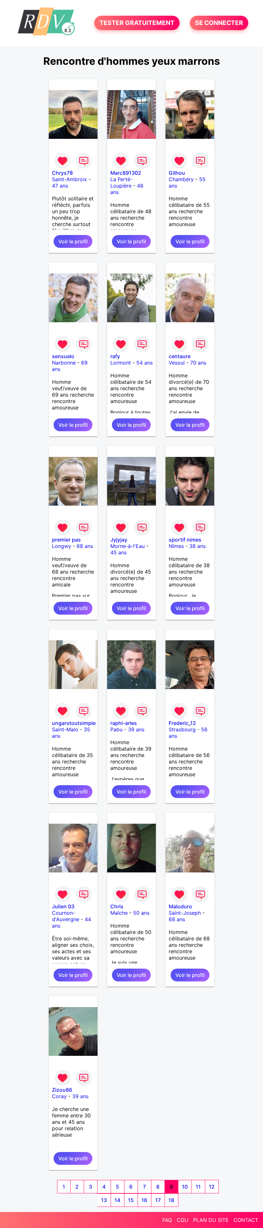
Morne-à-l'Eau (127, 546)
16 (144, 1200)
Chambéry (181, 179)
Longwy (61, 546)
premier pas (66, 539)
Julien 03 (63, 906)
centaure (180, 356)
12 (212, 1186)
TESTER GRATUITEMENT (136, 23)
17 (158, 1200)
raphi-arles (123, 723)
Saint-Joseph (185, 913)
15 (131, 1200)
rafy (115, 356)
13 (104, 1200)
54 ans (144, 362)
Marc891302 (125, 173)
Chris (116, 906)
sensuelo (63, 356)
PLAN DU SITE (211, 1220)
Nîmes (176, 546)
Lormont (120, 362)
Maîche (119, 913)
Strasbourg (182, 729)
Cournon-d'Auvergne (65, 916)
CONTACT (245, 1220)
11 (198, 1186)
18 (171, 1200)
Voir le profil (73, 241)
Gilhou (177, 173)
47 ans (60, 185)
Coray (59, 1096)
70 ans (198, 362)
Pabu (116, 729)
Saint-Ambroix (69, 179)
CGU (182, 1220)
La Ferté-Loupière (121, 182)
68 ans (85, 546)
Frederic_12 (182, 723)
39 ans (136, 729)
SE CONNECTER (219, 23)
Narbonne (64, 362)
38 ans (197, 546)
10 (185, 1186)
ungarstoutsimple (74, 723)
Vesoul (177, 362)
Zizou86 (62, 1090)
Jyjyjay (118, 539)
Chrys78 (62, 173)
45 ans (118, 552)
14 (117, 1200)
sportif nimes (185, 539)
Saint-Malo (65, 729)
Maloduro (180, 906)
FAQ (167, 1220)
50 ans (141, 913)
